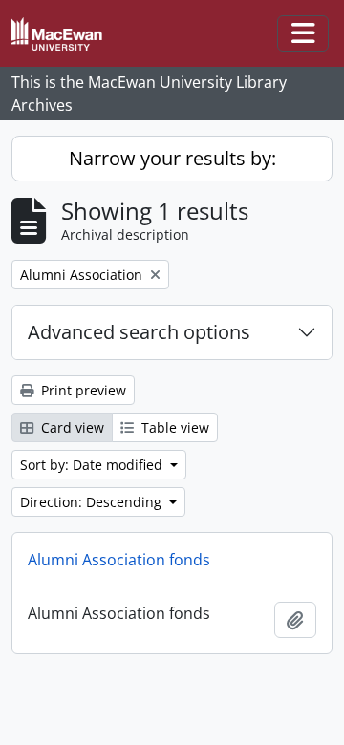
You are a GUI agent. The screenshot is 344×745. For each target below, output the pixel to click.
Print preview (81, 390)
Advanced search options (139, 332)
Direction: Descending (92, 502)
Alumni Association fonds (119, 559)
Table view (173, 427)
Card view (70, 427)
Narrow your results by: (172, 158)
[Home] (64, 34)
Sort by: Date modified (93, 465)
